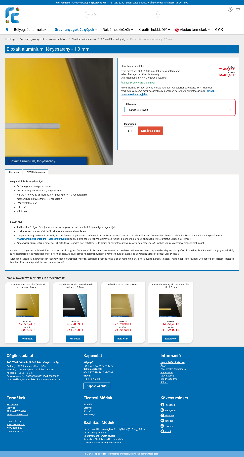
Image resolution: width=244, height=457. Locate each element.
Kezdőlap (10, 39)
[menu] (122, 29)
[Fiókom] (230, 10)
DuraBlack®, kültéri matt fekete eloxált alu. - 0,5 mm (75, 286)
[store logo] (12, 15)
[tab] (13, 172)
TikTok (167, 431)
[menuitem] (7, 29)
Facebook (169, 405)
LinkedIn (168, 426)
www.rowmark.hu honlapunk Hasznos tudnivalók (42, 239)
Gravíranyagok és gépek (32, 39)
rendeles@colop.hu (82, 2)
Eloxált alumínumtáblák (84, 39)
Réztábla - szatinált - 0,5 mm (122, 284)
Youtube (168, 420)
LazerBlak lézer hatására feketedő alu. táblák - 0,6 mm (27, 286)
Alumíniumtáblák (58, 39)
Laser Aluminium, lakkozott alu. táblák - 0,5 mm (170, 286)
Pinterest (169, 415)
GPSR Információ (36, 172)
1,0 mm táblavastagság (113, 39)
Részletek (13, 172)
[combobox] (122, 14)
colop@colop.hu (141, 2)
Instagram (169, 410)
